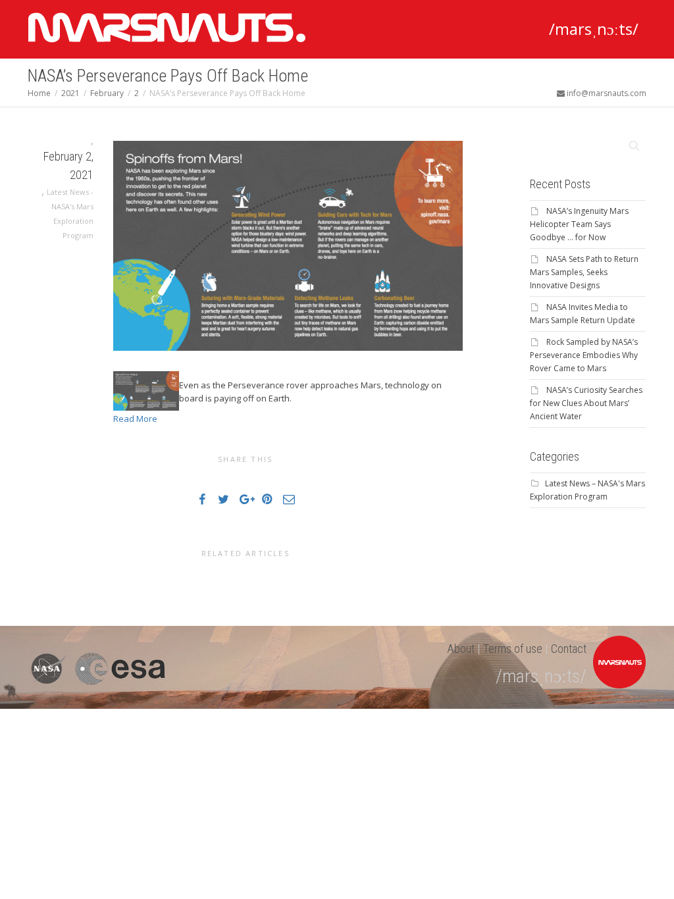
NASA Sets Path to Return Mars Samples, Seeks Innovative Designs (584, 272)
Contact (568, 648)
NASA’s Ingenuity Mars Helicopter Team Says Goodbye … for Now (579, 224)
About (461, 648)
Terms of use (512, 648)
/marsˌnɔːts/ (593, 28)
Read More (135, 418)
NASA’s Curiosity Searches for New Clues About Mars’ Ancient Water (586, 403)
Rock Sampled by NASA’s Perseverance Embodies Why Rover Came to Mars (584, 355)
